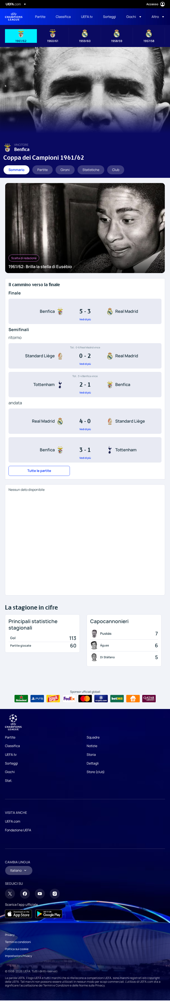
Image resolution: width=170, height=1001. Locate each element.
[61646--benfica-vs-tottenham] (85, 450)
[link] (40, 17)
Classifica (12, 746)
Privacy (10, 935)
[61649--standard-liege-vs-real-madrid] (85, 356)
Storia (91, 754)
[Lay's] (53, 698)
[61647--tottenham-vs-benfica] (85, 384)
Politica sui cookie (16, 949)
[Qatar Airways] (149, 698)
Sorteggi (11, 763)
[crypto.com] (101, 698)
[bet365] (117, 698)
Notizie (92, 746)
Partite (10, 737)
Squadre (93, 737)
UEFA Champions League (13, 17)
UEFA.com (12, 821)
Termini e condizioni (18, 942)
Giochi (10, 772)
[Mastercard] (85, 698)
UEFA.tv (11, 754)
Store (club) (96, 772)
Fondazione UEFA (18, 830)
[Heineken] (21, 698)
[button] (134, 17)
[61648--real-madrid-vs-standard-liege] (85, 421)
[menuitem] (40, 17)
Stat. (8, 780)
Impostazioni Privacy (18, 956)
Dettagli (93, 763)
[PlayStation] (37, 698)
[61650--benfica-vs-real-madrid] (85, 311)
